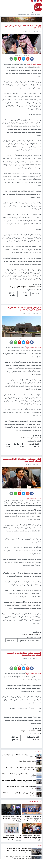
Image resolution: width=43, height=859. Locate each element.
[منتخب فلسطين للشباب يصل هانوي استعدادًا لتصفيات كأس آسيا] (39, 794)
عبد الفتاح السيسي (14, 738)
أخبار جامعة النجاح (35, 801)
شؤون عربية (26, 13)
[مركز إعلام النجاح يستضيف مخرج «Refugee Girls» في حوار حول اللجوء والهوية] (11, 809)
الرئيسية (40, 13)
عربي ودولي (34, 13)
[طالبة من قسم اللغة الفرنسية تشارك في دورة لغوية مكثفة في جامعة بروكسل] (32, 828)
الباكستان (35, 293)
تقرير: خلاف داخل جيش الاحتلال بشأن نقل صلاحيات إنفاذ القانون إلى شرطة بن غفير (19, 781)
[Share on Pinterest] (19, 59)
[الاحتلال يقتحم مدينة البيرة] (39, 763)
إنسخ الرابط (14, 287)
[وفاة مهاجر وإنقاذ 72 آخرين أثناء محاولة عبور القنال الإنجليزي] (39, 788)
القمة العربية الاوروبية (34, 445)
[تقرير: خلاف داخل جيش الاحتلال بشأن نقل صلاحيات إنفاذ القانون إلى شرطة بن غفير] (39, 782)
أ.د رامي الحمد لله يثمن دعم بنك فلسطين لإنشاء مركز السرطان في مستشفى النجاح (33, 818)
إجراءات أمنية (25, 293)
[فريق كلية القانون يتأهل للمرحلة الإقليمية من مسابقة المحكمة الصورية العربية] (11, 828)
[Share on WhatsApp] (15, 59)
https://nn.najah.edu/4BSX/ (31, 438)
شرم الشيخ (7, 445)
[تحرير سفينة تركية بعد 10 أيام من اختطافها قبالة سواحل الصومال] (39, 775)
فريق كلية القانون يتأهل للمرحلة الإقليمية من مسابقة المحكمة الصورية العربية (12, 837)
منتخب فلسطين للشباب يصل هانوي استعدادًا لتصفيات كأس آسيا (19, 794)
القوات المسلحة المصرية (33, 738)
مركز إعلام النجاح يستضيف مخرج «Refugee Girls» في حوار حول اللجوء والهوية (11, 818)
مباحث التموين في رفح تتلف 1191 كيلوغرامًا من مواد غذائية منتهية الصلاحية (20, 768)
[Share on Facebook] (32, 59)
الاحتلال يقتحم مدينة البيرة (27, 761)
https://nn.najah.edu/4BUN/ (30, 287)
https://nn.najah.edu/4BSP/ (31, 634)
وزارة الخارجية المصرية (19, 445)
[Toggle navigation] (31, 1)
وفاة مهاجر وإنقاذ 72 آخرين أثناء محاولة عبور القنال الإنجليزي (20, 787)
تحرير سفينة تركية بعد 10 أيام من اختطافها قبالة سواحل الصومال (19, 775)
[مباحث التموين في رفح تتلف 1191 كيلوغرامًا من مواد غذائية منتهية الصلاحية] (39, 769)
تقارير (40, 845)
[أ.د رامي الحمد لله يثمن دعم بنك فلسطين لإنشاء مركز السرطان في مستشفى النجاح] (32, 809)
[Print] (11, 59)
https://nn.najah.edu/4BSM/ (30, 731)
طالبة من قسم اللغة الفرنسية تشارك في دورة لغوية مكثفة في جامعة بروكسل (32, 837)
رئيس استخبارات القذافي (29, 640)
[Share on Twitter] (23, 59)
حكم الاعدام (11, 640)
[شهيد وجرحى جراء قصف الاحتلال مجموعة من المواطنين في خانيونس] (39, 756)
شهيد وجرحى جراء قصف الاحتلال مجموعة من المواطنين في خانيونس (19, 756)
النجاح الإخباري (38, 7)
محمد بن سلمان (12, 293)
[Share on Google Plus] (28, 59)
